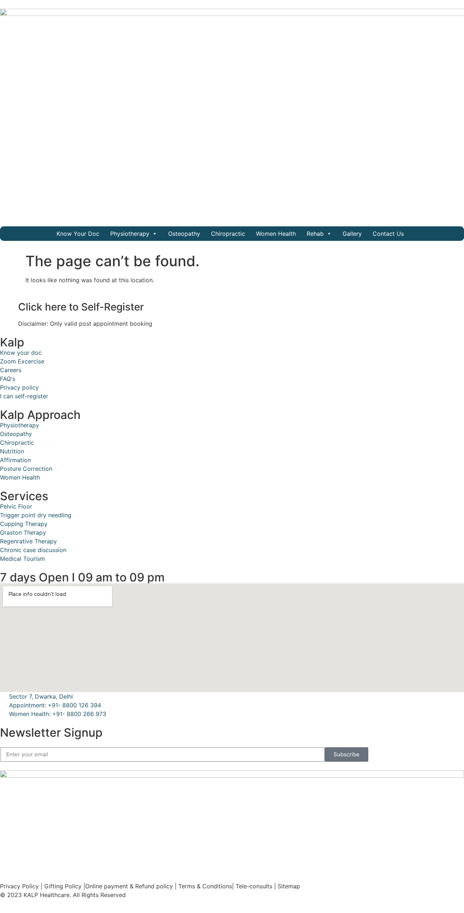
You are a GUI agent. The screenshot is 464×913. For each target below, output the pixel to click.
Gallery (352, 233)
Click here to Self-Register (81, 307)
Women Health (276, 233)
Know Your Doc (78, 233)
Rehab (315, 233)
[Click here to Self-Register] (9, 307)
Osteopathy (184, 233)
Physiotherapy (129, 233)
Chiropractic (228, 233)
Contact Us (388, 233)
